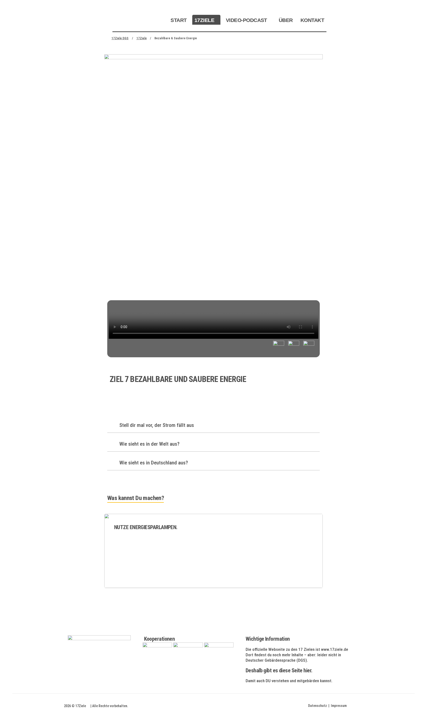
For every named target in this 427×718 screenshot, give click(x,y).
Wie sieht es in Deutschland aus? (153, 463)
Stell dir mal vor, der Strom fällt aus (156, 425)
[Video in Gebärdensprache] (308, 346)
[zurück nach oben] (409, 705)
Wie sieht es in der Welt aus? (148, 444)
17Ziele (80, 706)
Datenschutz (317, 706)
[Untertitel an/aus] (278, 346)
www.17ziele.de (334, 649)
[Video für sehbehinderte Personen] (293, 346)
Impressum (339, 706)
